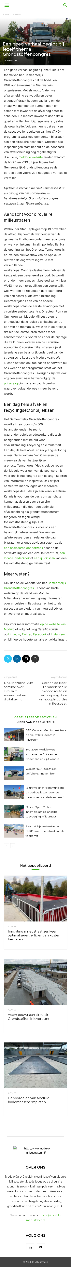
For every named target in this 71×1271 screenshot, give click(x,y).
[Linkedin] (17, 659)
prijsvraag (11, 383)
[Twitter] (8, 659)
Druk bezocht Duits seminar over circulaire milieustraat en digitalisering (18, 691)
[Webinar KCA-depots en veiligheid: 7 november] (14, 773)
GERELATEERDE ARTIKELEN (35, 717)
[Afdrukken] (35, 659)
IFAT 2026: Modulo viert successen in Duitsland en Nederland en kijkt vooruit (42, 754)
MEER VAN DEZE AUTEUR (36, 722)
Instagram (58, 634)
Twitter (26, 634)
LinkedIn (14, 634)
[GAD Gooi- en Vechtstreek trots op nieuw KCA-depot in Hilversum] (14, 734)
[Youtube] (41, 1247)
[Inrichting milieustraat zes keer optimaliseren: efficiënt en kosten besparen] (35, 898)
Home (5, 14)
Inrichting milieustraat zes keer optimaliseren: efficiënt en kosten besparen (34, 935)
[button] (6, 5)
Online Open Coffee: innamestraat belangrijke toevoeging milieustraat (42, 811)
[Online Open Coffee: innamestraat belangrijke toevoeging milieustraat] (14, 811)
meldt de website (31, 157)
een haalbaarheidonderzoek (23, 548)
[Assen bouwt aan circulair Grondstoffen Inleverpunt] (35, 982)
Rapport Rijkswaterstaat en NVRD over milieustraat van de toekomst (45, 831)
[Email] (26, 659)
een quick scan (44, 558)
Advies (12, 926)
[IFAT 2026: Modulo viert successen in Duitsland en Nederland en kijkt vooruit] (14, 754)
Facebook (40, 634)
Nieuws (17, 14)
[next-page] (12, 845)
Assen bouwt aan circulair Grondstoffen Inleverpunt (29, 1017)
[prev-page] (6, 845)
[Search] (65, 5)
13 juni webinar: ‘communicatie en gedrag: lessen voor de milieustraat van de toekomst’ (45, 792)
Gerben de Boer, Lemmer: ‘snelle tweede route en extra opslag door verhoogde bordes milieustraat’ (53, 693)
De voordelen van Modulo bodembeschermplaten (28, 1100)
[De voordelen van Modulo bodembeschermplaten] (35, 1065)
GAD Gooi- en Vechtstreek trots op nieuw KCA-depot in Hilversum (46, 735)
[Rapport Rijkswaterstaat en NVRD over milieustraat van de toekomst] (14, 831)
